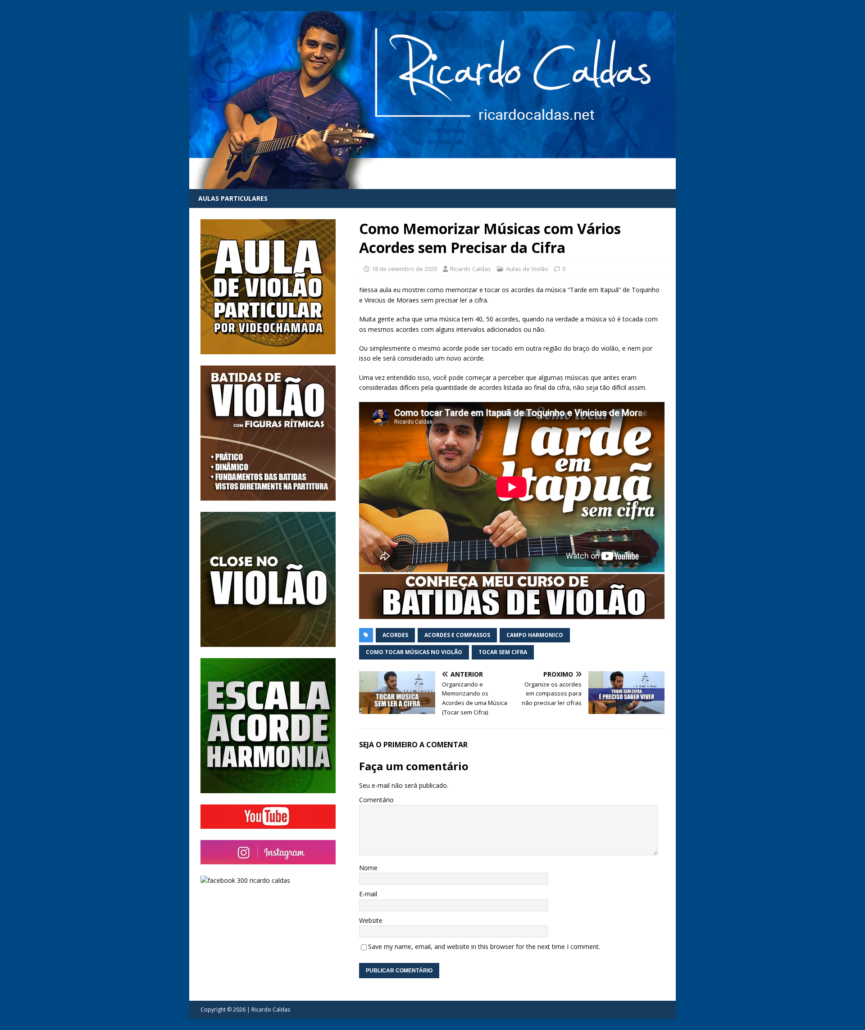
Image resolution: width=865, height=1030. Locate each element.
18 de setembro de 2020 (404, 269)
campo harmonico (534, 635)
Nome (368, 867)
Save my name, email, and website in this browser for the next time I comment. (484, 946)
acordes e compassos (457, 635)
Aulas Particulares (233, 198)
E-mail (368, 894)
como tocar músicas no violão (414, 652)
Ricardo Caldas (470, 269)
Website (370, 920)
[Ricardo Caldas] (432, 184)
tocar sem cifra (502, 652)
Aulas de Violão (527, 269)
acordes (395, 635)
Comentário (376, 799)
